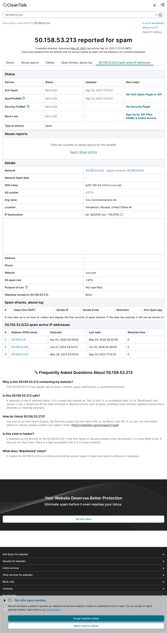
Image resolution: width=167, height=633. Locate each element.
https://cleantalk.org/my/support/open (95, 425)
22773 (89, 192)
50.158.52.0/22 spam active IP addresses (124, 62)
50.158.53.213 (19, 354)
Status (10, 62)
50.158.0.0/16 (135, 170)
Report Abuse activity (83, 152)
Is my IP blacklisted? (153, 23)
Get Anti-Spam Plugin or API (144, 94)
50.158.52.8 (18, 339)
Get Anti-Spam (83, 519)
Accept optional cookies (86, 618)
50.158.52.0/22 (95, 170)
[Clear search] (156, 15)
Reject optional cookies (86, 625)
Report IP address (152, 32)
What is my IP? (150, 27)
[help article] (24, 98)
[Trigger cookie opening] (5, 600)
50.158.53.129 (19, 347)
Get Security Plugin (138, 106)
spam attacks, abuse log (76, 62)
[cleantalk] (15, 5)
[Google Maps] (122, 214)
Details (50, 62)
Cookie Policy (53, 609)
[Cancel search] (155, 5)
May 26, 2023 (78, 48)
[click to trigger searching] (160, 15)
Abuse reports (30, 62)
